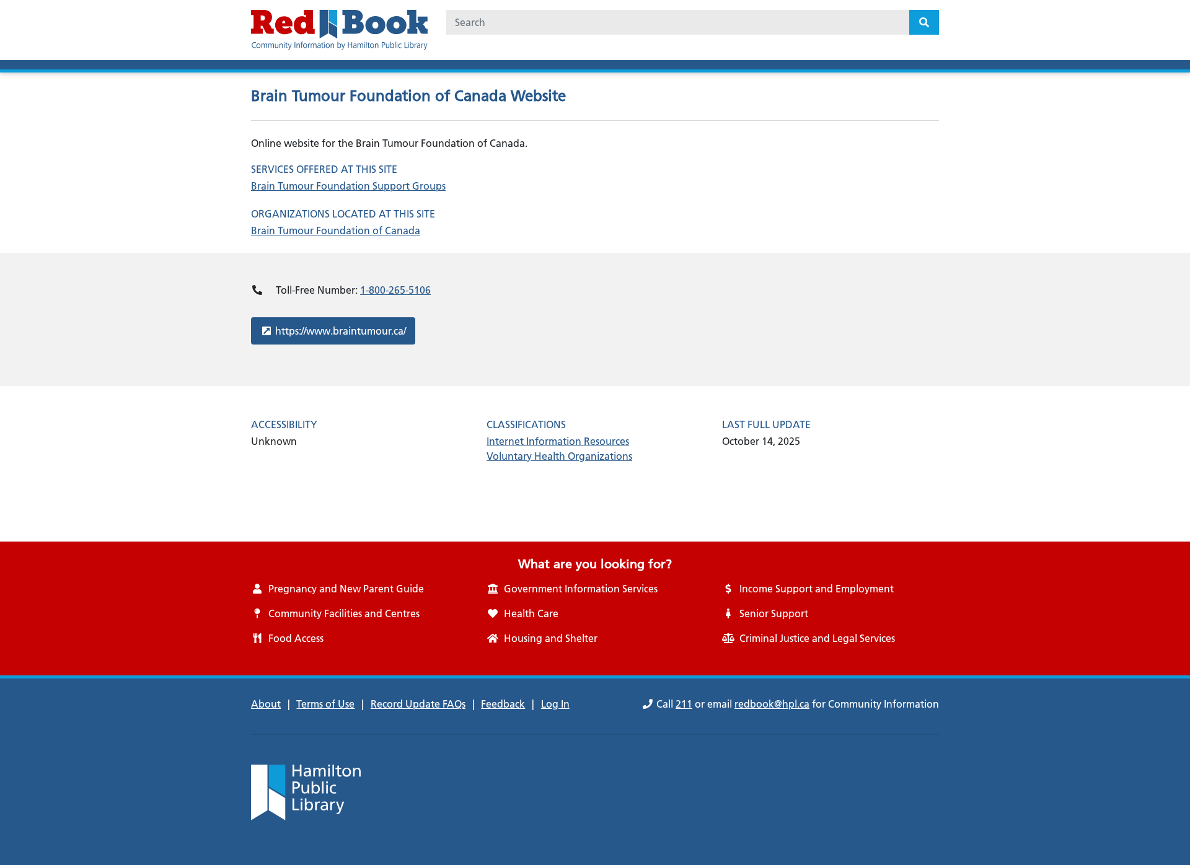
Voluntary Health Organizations (559, 456)
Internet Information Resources (558, 441)
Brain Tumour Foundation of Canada (335, 230)
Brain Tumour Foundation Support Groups (348, 186)
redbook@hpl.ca (771, 704)
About (266, 704)
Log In (555, 704)
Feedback (503, 704)
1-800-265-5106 (395, 290)
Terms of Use (325, 704)
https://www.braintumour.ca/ (340, 330)
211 (684, 704)
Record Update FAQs (418, 704)
